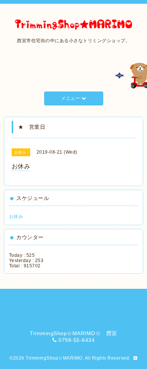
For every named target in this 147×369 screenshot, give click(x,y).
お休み (16, 216)
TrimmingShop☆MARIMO (54, 358)
